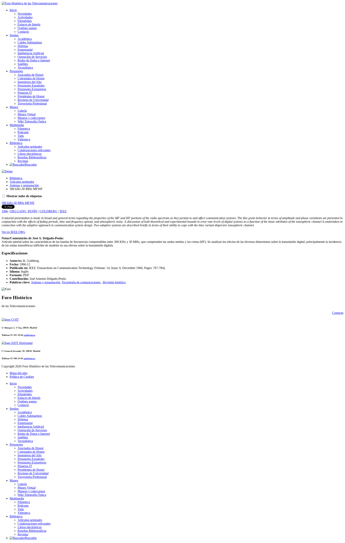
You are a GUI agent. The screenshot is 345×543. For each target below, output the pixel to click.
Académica (25, 39)
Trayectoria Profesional (32, 103)
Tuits (21, 135)
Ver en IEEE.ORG (13, 232)
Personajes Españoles (31, 85)
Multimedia (17, 125)
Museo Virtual (27, 114)
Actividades (25, 17)
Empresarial (25, 49)
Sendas (14, 35)
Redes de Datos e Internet (34, 60)
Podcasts (23, 132)
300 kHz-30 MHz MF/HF (18, 203)
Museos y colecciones (31, 118)
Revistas (23, 161)
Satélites (23, 64)
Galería (22, 110)
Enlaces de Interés (29, 24)
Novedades (25, 13)
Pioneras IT (25, 92)
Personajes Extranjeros (32, 89)
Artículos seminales (30, 146)
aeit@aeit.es (29, 358)
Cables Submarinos (30, 42)
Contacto (23, 31)
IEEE (63, 211)
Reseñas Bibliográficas (32, 157)
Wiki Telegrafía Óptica (32, 121)
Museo (14, 107)
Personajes (16, 71)
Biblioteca (16, 143)
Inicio (13, 10)
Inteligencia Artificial (31, 53)
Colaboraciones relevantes (34, 150)
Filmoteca (24, 128)
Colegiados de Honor (31, 78)
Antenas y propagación (24, 185)
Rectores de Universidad (33, 100)
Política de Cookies (22, 376)
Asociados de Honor (31, 74)
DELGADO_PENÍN (23, 211)
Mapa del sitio (18, 373)
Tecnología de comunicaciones (81, 282)
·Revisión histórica (114, 282)
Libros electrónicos (30, 153)
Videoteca (24, 139)
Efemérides (25, 21)
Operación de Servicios (32, 56)
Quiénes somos (27, 28)
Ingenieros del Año (30, 82)
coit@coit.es (29, 335)
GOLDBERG (49, 211)
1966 (5, 211)
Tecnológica (25, 67)
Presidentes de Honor (31, 96)
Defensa (23, 46)
